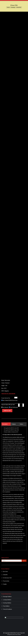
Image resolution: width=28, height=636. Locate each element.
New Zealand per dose (10, 400)
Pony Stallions (6, 606)
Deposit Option (8, 404)
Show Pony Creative (17, 634)
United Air (5, 574)
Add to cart (7, 410)
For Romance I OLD (7, 577)
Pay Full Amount (14, 407)
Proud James (6, 581)
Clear (15, 397)
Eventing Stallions (7, 602)
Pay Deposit (5, 407)
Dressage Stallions (7, 596)
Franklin (5, 584)
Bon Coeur (5, 571)
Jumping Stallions (7, 599)
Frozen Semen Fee (5, 398)
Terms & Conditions (7, 609)
